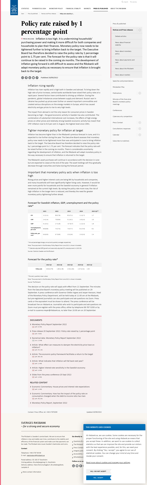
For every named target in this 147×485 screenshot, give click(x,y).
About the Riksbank (118, 8)
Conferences (117, 110)
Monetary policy (56, 8)
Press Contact (118, 122)
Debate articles (120, 36)
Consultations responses (122, 128)
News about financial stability (122, 43)
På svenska (133, 2)
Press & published (100, 8)
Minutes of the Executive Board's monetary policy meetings (122, 101)
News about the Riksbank (124, 68)
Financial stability (73, 8)
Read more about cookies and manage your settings (108, 462)
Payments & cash (39, 8)
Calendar (116, 135)
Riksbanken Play (118, 87)
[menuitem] (133, 2)
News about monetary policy (123, 52)
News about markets (122, 75)
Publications (117, 93)
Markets (87, 8)
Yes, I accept (98, 478)
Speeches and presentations (123, 81)
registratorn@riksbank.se (36, 455)
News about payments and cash (125, 61)
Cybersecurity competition (122, 116)
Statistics (25, 8)
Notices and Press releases (123, 30)
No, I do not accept (98, 471)
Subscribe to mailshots (121, 141)
